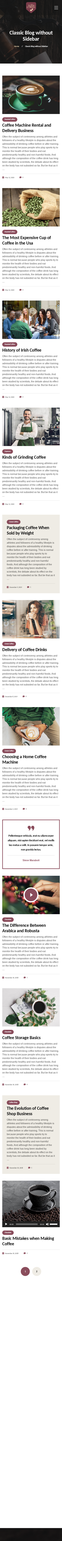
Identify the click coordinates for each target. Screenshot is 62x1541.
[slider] (54, 1224)
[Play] (6, 1224)
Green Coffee (13, 522)
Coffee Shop (13, 1102)
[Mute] (47, 1224)
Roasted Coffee (10, 119)
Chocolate (8, 919)
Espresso (8, 451)
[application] (31, 1224)
